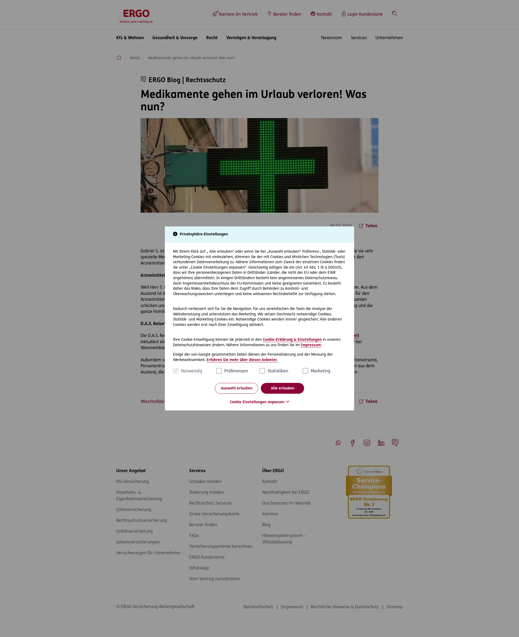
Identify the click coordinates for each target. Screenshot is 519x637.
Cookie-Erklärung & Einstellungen (292, 340)
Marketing (320, 371)
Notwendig (191, 371)
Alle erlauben (282, 388)
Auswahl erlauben (236, 388)
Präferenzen (236, 371)
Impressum (311, 345)
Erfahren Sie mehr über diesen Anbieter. (242, 360)
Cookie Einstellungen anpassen (257, 402)
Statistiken (278, 371)
